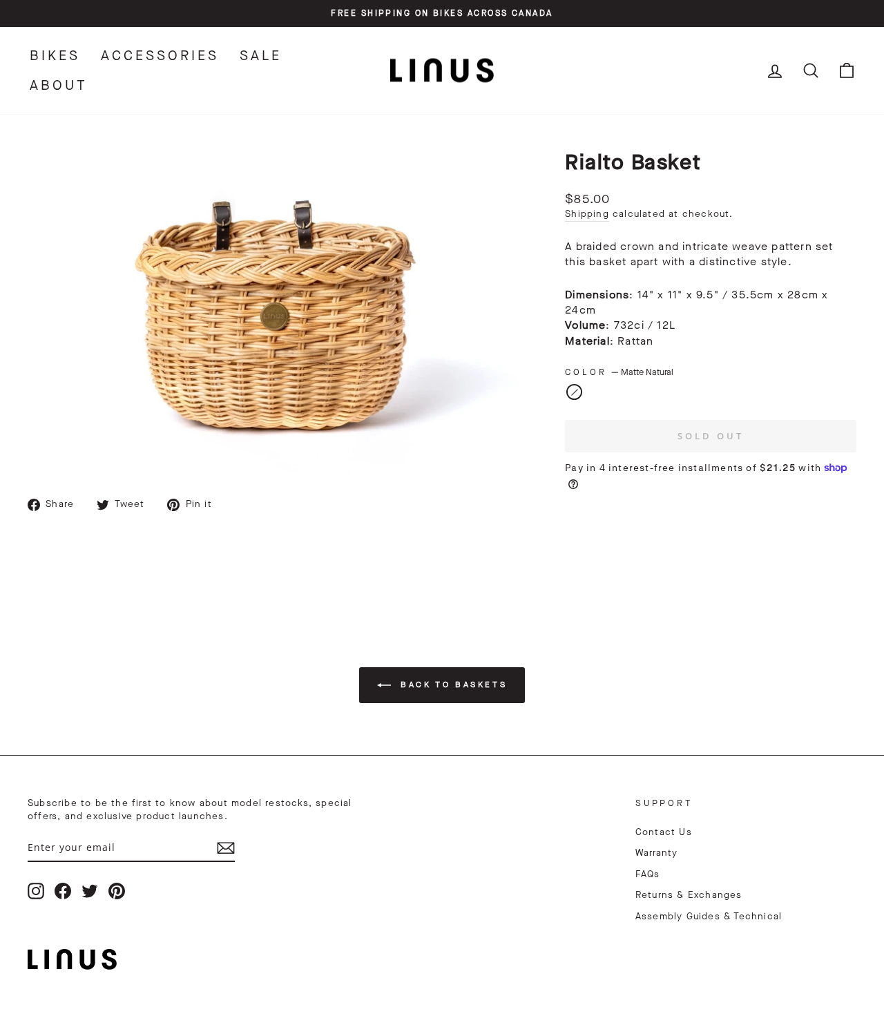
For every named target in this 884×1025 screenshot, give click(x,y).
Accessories (160, 55)
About (59, 85)
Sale (261, 55)
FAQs (647, 874)
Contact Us (663, 832)
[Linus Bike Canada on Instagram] (36, 891)
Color (619, 372)
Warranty (656, 853)
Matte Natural (574, 392)
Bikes (55, 55)
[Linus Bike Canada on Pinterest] (116, 891)
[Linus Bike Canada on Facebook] (63, 891)
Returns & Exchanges (688, 895)
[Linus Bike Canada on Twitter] (89, 891)
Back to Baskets (452, 684)
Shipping (587, 214)
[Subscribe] (226, 847)
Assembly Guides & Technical (708, 916)
